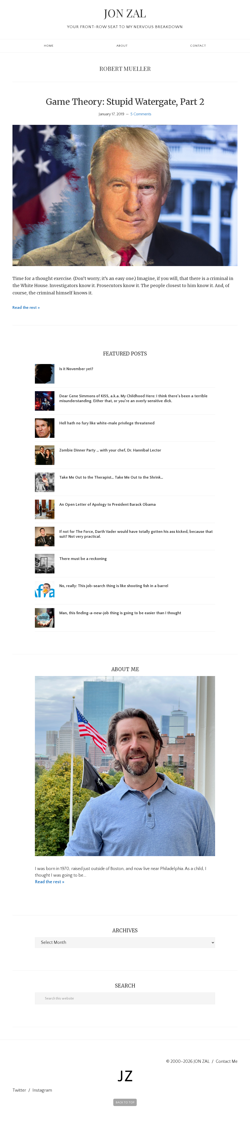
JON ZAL (125, 12)
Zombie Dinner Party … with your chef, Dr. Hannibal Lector (110, 450)
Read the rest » (26, 307)
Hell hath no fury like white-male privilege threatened (107, 423)
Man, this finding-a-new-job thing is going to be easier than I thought (120, 613)
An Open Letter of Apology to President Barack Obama (107, 504)
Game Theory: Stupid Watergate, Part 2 (125, 102)
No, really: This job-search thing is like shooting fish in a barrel (113, 586)
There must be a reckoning (83, 559)
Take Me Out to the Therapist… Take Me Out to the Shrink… (111, 477)
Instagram (42, 1090)
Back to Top (125, 1102)
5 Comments (140, 114)
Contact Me (227, 1061)
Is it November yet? (76, 369)
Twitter (19, 1090)
